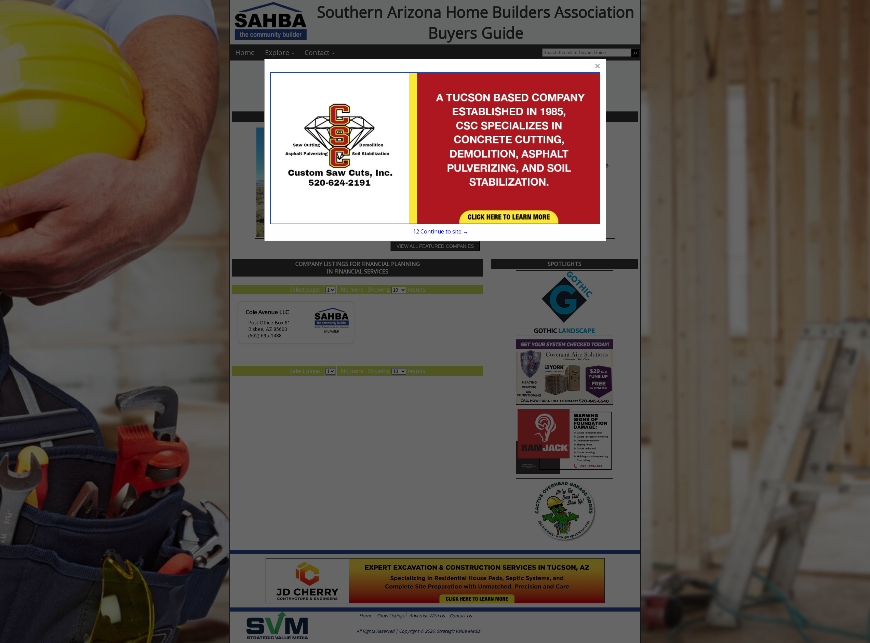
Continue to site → (440, 231)
